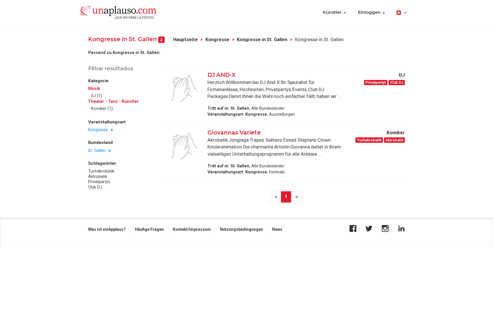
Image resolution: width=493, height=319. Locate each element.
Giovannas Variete (234, 132)
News (277, 229)
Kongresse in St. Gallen (262, 39)
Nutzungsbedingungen (241, 229)
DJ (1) (96, 95)
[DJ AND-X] (184, 88)
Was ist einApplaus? (107, 229)
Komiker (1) (102, 108)
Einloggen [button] (369, 12)
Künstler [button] (332, 12)
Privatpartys (99, 181)
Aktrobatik (97, 176)
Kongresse (217, 39)
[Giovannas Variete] (184, 146)
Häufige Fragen (149, 229)
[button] (402, 13)
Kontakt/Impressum (192, 229)
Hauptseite (185, 39)
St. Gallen (97, 150)
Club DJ (95, 187)
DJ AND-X (221, 74)
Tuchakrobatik (101, 171)
